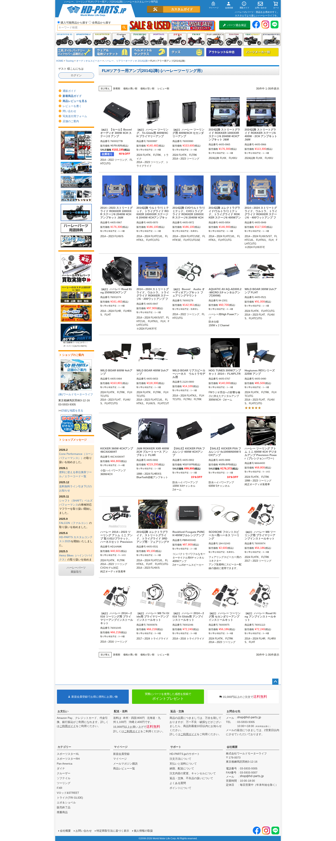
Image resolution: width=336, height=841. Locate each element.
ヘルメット (149, 52)
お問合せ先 (233, 711)
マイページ (121, 746)
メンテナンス (75, 52)
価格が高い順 (130, 88)
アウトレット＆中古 (223, 52)
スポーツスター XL (65, 39)
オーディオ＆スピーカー (89, 61)
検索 (124, 27)
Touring (70, 61)
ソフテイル (158, 39)
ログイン (76, 75)
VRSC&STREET (252, 39)
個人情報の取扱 (143, 830)
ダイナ (177, 39)
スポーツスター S (83, 39)
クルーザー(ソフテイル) (121, 39)
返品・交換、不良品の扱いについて (191, 778)
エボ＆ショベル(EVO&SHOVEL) (271, 39)
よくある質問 (178, 783)
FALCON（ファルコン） (74, 522)
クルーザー (63, 773)
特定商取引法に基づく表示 (112, 830)
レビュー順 (163, 88)
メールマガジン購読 (125, 763)
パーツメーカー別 (261, 52)
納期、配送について (182, 768)
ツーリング (140, 39)
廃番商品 (62, 812)
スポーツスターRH (68, 758)
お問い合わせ (83, 830)
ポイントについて (180, 787)
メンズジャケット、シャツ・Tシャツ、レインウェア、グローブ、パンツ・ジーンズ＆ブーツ (112, 52)
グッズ (186, 52)
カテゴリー (64, 746)
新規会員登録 (121, 753)
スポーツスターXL (68, 753)
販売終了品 (63, 807)
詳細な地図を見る (72, 410)
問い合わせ (69, 111)
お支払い (63, 711)
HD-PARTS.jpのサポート (185, 753)
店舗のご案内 (71, 121)
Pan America (215, 39)
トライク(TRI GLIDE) (196, 39)
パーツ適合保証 (236, 25)
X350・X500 (234, 39)
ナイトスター (102, 39)
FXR (59, 787)
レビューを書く (72, 106)
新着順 (116, 88)
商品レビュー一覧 (124, 768)
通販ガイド (69, 90)
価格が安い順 (147, 88)
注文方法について (180, 758)
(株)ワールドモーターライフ (75, 394)
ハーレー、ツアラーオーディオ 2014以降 (126, 61)
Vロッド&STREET (68, 792)
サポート (175, 746)
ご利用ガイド (68, 726)
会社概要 (232, 746)
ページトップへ (275, 682)
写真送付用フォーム (75, 116)
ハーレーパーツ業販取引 (76, 569)
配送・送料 (121, 711)
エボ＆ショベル (66, 802)
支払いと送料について (183, 763)
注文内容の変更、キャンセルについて (193, 773)
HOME (59, 61)
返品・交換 (177, 711)
